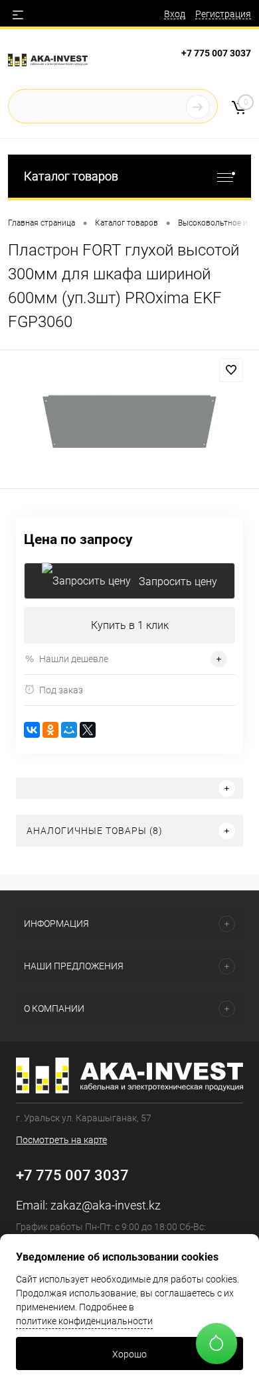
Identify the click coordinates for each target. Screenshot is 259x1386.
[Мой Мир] (69, 730)
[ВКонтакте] (32, 730)
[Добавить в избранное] (231, 370)
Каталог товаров (71, 176)
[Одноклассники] (50, 730)
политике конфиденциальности (84, 1321)
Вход (174, 14)
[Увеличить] (129, 421)
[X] (88, 730)
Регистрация (223, 14)
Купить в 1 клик (130, 625)
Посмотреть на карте (61, 1140)
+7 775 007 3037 (216, 53)
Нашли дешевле (73, 659)
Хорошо (129, 1354)
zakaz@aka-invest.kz (105, 1205)
